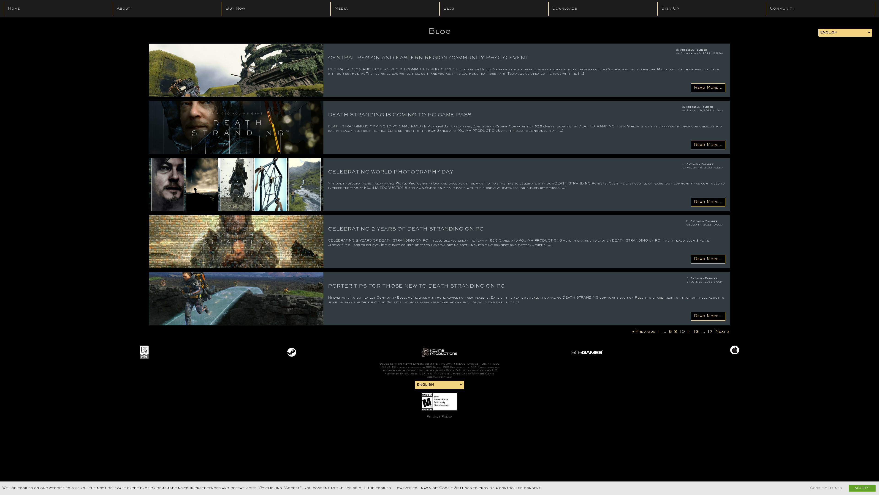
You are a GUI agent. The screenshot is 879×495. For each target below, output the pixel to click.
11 (689, 332)
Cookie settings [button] (826, 488)
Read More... (708, 88)
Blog (448, 9)
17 (710, 332)
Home (14, 9)
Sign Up (670, 9)
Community (782, 9)
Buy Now (235, 9)
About (123, 9)
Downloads (564, 9)
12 (696, 332)
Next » (722, 332)
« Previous (644, 332)
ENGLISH (828, 32)
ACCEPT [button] (862, 488)
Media (341, 9)
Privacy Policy (439, 416)
